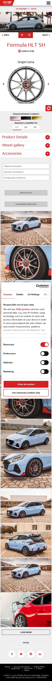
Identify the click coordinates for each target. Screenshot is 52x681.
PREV (6, 35)
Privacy (7, 667)
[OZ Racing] (13, 3)
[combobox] (26, 166)
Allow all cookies (26, 384)
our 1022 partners (21, 309)
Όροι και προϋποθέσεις (22, 667)
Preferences (28, 668)
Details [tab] (19, 294)
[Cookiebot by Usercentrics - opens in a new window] (37, 286)
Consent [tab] (7, 294)
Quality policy (15, 668)
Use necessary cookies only (26, 392)
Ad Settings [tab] (34, 294)
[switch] (44, 353)
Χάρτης (26, 670)
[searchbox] (26, 166)
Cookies (39, 668)
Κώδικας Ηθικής (39, 667)
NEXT (45, 35)
